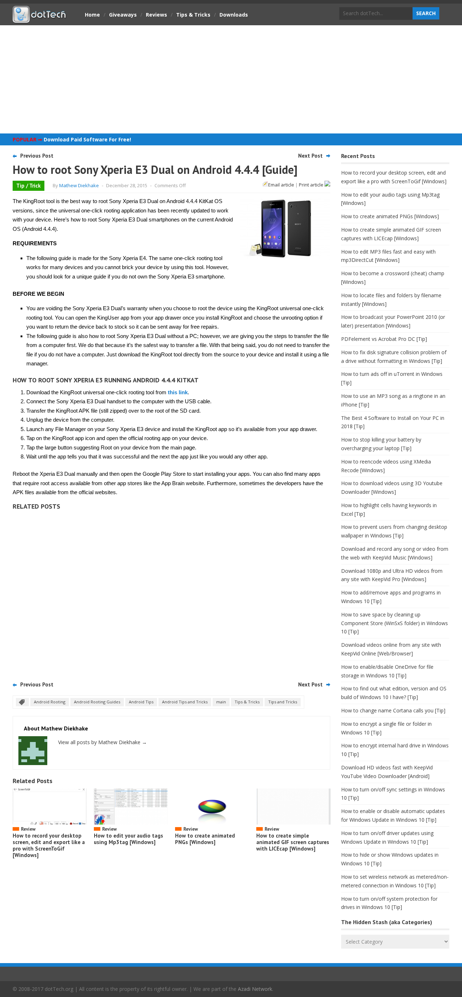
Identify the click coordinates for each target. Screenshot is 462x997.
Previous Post (36, 155)
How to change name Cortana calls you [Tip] (393, 710)
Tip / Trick (28, 185)
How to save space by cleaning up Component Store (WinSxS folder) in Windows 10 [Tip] (394, 623)
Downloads (233, 14)
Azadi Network (255, 988)
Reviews (156, 14)
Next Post (310, 155)
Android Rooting (49, 701)
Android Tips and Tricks (185, 701)
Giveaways (123, 14)
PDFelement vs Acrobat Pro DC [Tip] (384, 338)
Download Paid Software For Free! (87, 139)
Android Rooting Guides (97, 701)
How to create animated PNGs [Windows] (205, 839)
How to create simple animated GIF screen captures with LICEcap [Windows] (292, 842)
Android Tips (141, 701)
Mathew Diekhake (79, 185)
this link (178, 392)
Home (92, 14)
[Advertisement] (231, 79)
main (221, 701)
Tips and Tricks (282, 701)
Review (28, 829)
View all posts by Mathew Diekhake (102, 742)
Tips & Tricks (193, 14)
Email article (281, 184)
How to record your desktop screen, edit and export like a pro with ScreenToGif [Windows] (49, 845)
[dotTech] (40, 19)
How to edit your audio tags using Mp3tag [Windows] (128, 839)
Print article (311, 184)
